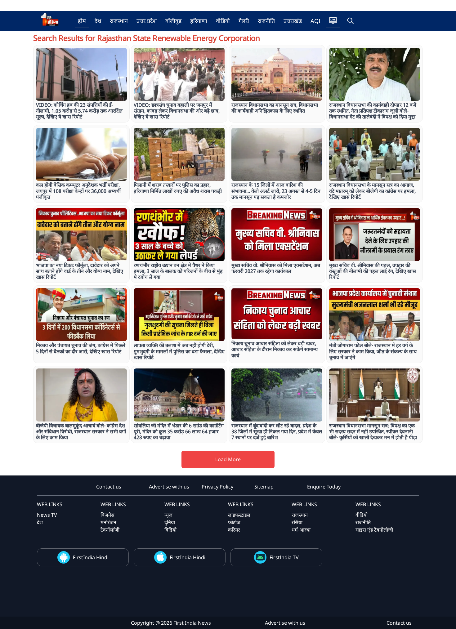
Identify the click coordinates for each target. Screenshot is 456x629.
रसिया (297, 522)
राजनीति (266, 21)
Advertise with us (169, 486)
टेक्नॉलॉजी (110, 529)
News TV (47, 514)
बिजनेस (107, 514)
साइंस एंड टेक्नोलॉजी (374, 529)
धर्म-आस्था (301, 529)
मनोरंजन (108, 522)
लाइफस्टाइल (239, 514)
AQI (315, 21)
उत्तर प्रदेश (146, 21)
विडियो (170, 529)
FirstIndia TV (284, 557)
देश (98, 21)
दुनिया (169, 522)
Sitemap (264, 486)
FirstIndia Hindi (91, 557)
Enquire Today (324, 486)
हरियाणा (198, 21)
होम (82, 21)
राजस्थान (119, 21)
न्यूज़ (168, 514)
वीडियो (223, 21)
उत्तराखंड (293, 21)
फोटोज (234, 522)
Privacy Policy (217, 486)
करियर (234, 529)
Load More (228, 459)
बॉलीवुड (173, 21)
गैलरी (244, 21)
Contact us (108, 486)
